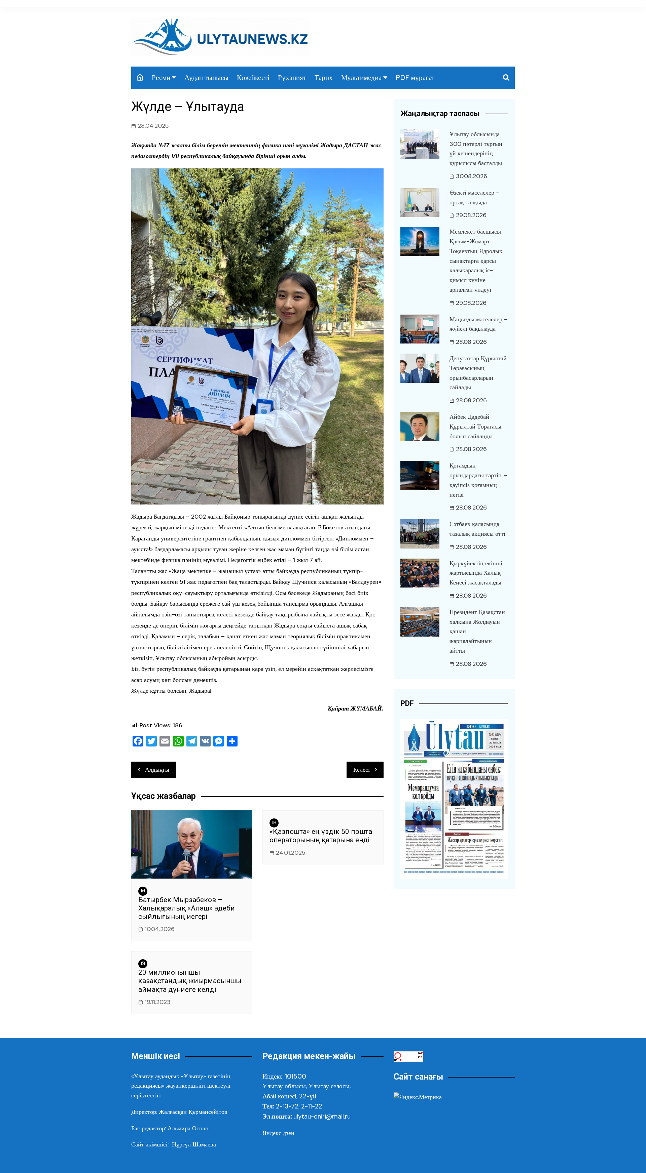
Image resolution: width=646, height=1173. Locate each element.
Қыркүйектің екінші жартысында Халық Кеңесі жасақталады (476, 573)
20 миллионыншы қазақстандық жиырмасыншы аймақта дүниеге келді (190, 980)
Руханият (292, 77)
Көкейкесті (253, 77)
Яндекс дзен (278, 1133)
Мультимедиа (361, 77)
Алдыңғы (157, 770)
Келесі (361, 770)
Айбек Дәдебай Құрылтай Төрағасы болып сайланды (475, 426)
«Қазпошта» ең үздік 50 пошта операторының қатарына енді (321, 835)
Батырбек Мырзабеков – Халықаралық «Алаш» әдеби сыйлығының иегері (186, 908)
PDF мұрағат (415, 77)
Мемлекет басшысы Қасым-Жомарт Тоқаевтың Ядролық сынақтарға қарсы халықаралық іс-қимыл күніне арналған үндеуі (476, 261)
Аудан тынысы (206, 77)
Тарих (324, 77)
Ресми (161, 77)
